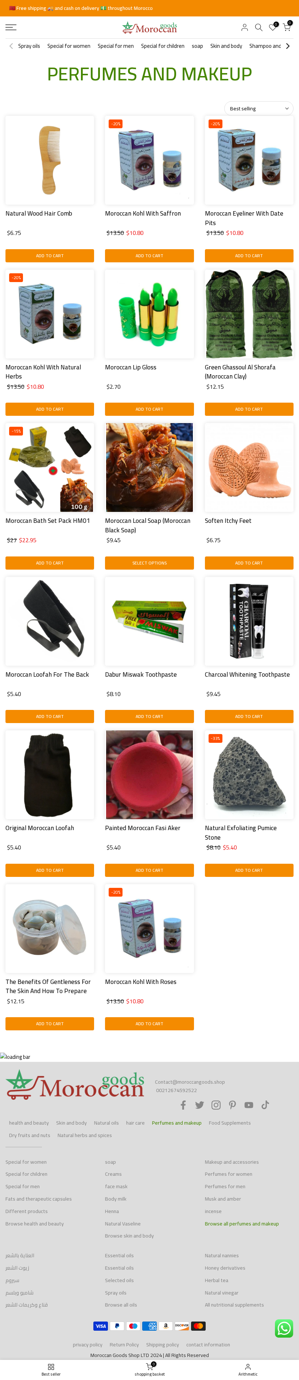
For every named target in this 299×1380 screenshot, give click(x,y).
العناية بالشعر (19, 1255)
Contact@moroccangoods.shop (190, 1082)
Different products (26, 1211)
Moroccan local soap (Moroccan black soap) (147, 525)
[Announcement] (149, 8)
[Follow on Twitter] (199, 1105)
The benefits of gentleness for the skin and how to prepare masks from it (48, 991)
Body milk (116, 1199)
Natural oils (106, 1123)
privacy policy (87, 1344)
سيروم (12, 1280)
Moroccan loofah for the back (47, 674)
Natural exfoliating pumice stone (241, 832)
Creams (113, 1174)
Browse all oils (121, 1304)
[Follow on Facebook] (183, 1105)
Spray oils (29, 46)
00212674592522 (176, 1090)
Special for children (163, 46)
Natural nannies (222, 1255)
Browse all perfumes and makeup (242, 1223)
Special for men (116, 46)
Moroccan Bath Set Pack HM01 (47, 520)
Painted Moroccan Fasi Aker (142, 828)
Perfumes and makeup (177, 1123)
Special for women (68, 46)
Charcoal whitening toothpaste (247, 674)
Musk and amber (223, 1199)
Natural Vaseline (123, 1223)
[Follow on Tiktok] (265, 1105)
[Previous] (11, 46)
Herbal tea (216, 1280)
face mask (116, 1186)
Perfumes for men (225, 1186)
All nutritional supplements (234, 1304)
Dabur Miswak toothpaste (141, 674)
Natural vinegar (221, 1292)
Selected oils (119, 1280)
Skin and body (226, 46)
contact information (208, 1344)
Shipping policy (162, 1344)
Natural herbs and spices (85, 1135)
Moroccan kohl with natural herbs (43, 372)
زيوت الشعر (17, 1268)
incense (213, 1211)
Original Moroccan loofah (39, 828)
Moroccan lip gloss (130, 367)
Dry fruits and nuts (29, 1135)
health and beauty (29, 1123)
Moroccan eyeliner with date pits (244, 218)
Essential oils (119, 1255)
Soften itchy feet (228, 520)
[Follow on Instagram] (216, 1105)
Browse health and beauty (34, 1223)
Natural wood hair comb (38, 213)
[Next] (287, 46)
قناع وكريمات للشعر (26, 1304)
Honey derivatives (225, 1268)
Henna (112, 1211)
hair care (135, 1123)
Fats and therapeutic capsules (38, 1199)
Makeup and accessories (232, 1162)
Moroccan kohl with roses (140, 982)
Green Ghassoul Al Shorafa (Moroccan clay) (240, 372)
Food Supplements (230, 1123)
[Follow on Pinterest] (232, 1105)
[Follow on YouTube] (248, 1105)
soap (197, 46)
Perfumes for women (228, 1174)
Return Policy (124, 1344)
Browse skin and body (129, 1235)
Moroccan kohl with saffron (143, 213)
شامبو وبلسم (19, 1292)
